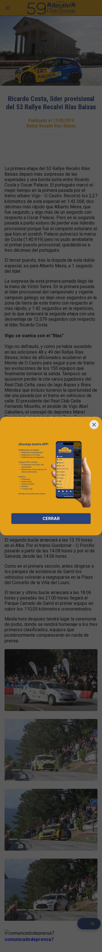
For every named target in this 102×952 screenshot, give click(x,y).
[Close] (94, 424)
